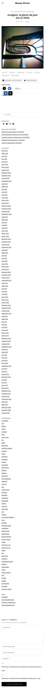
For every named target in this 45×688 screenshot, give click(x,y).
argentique (20, 72)
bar (3, 440)
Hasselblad (5, 75)
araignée (12, 72)
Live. (3, 487)
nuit (3, 512)
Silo (3, 553)
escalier (29, 72)
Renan (28, 21)
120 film (4, 72)
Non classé (14, 11)
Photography (30, 11)
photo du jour (22, 11)
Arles (3, 434)
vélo (3, 575)
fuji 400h (37, 72)
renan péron (15, 75)
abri (3, 423)
